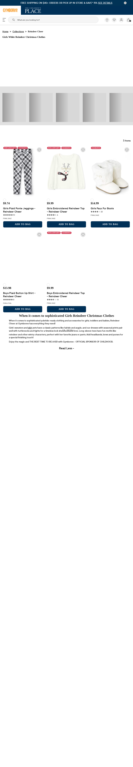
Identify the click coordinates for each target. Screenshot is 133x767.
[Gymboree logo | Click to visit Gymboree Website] (10, 10)
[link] (107, 20)
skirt (30, 327)
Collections (18, 31)
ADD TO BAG (23, 224)
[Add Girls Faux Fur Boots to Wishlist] (126, 149)
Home (5, 31)
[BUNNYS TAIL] (4, 200)
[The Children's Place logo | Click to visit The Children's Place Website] (33, 10)
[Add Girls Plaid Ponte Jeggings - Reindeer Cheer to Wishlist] (39, 149)
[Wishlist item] (115, 21)
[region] (66, 3)
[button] (114, 20)
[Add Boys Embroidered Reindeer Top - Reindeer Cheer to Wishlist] (83, 234)
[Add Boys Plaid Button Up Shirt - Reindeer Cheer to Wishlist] (39, 234)
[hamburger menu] (4, 19)
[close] (125, 3)
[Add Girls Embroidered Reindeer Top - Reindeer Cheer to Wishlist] (83, 149)
